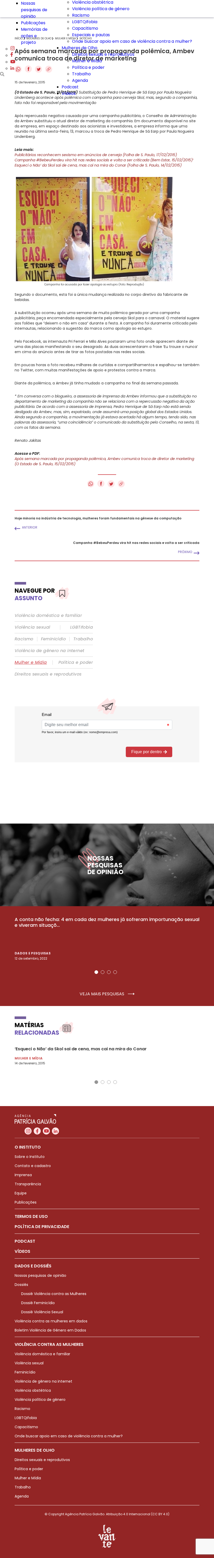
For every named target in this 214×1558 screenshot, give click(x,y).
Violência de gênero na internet (49, 650)
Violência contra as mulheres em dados (51, 1321)
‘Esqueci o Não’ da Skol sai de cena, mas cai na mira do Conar (81, 1049)
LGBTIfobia (81, 627)
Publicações (33, 23)
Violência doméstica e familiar (48, 615)
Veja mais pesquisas (102, 994)
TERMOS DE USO (31, 1216)
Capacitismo (85, 28)
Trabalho (81, 74)
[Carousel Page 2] (102, 972)
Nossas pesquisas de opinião (34, 9)
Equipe (21, 1193)
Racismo (81, 15)
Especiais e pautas (91, 35)
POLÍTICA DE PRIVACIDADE (42, 1227)
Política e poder (88, 67)
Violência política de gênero (100, 9)
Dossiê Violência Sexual (42, 1312)
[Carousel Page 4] (115, 972)
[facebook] (11, 55)
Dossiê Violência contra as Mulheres (53, 1293)
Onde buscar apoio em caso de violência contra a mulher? (132, 41)
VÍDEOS (22, 1251)
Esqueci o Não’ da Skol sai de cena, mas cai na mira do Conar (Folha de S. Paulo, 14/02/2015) (98, 165)
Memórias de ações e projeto (34, 35)
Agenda (80, 80)
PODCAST (25, 1241)
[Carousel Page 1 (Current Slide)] (96, 972)
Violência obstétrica (33, 1390)
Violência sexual (32, 627)
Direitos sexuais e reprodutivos (103, 54)
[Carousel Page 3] (109, 972)
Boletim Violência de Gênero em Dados (50, 1330)
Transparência (28, 1184)
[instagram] (12, 49)
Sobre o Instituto (30, 1156)
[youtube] (12, 62)
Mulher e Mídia (87, 61)
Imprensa (23, 1174)
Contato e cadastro (33, 1165)
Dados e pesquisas (33, 953)
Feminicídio (53, 639)
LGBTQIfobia (84, 22)
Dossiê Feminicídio (38, 1302)
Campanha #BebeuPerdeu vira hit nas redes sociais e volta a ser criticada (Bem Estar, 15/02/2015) (104, 160)
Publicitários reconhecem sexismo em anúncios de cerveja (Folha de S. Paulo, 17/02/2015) (96, 154)
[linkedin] (12, 68)
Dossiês (21, 1284)
